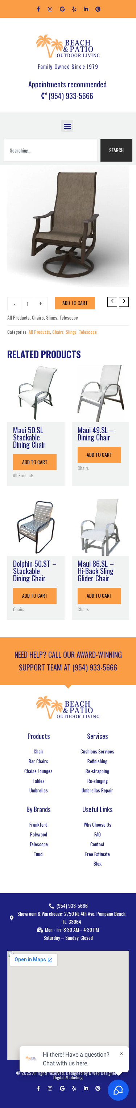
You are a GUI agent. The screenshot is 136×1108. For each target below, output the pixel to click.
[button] (67, 126)
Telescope (68, 317)
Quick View (36, 415)
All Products (18, 317)
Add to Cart (75, 302)
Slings (51, 317)
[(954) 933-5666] (68, 96)
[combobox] (51, 150)
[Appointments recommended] (67, 84)
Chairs (38, 317)
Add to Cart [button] (35, 462)
